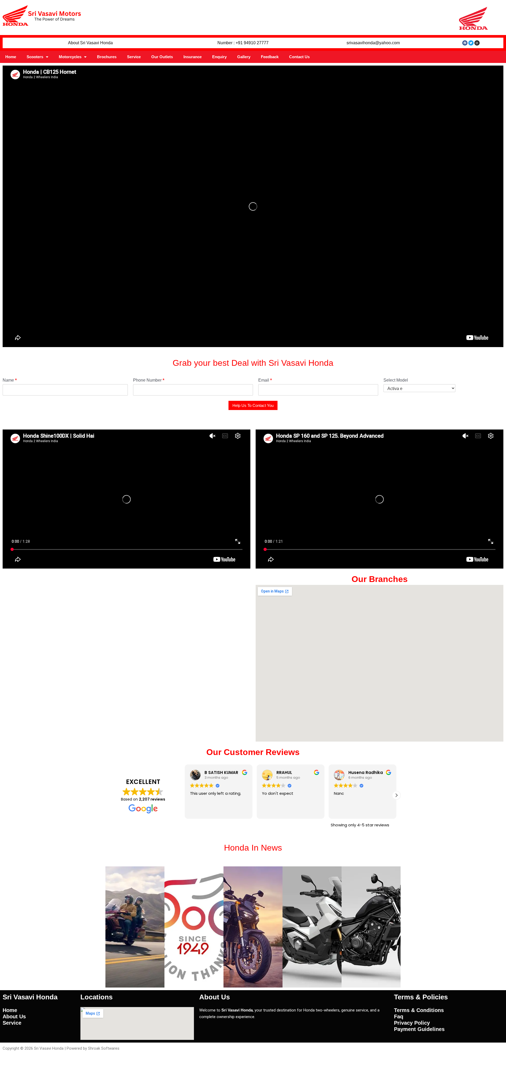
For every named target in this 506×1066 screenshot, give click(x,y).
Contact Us (299, 57)
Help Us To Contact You (253, 405)
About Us (14, 1016)
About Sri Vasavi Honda (90, 43)
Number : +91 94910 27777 (243, 43)
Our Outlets (162, 57)
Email (265, 380)
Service (134, 57)
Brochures (106, 57)
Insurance (192, 57)
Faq (398, 1016)
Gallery (243, 57)
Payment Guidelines (419, 1029)
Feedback (270, 57)
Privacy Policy (412, 1023)
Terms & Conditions (419, 1010)
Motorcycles (70, 57)
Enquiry (219, 57)
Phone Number (148, 380)
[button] (396, 795)
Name (10, 380)
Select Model (395, 380)
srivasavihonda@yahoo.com (373, 43)
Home (10, 57)
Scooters (35, 57)
